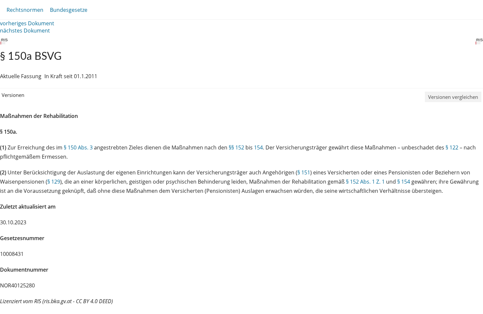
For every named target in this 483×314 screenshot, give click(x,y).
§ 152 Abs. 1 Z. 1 (365, 181)
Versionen (13, 95)
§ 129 (53, 181)
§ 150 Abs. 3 (78, 147)
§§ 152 (236, 147)
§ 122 (452, 147)
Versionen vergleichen (453, 97)
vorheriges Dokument (27, 23)
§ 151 (303, 172)
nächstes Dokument (25, 30)
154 (258, 147)
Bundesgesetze (68, 9)
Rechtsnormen (25, 9)
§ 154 (403, 181)
